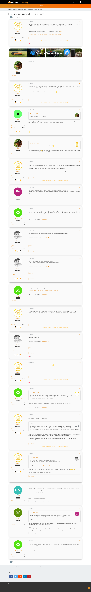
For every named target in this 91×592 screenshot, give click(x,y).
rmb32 (41, 501)
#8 (79, 208)
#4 (79, 109)
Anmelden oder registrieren (71, 2)
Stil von (45, 588)
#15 (79, 388)
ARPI (31, 92)
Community (44, 219)
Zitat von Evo (34, 512)
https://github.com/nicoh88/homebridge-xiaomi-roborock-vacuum (44, 34)
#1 (79, 21)
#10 (79, 258)
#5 (79, 139)
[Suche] (81, 2)
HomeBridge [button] (31, 251)
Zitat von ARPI (34, 114)
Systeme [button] (31, 245)
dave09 (41, 533)
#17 (79, 453)
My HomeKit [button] (31, 38)
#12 (79, 308)
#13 (79, 334)
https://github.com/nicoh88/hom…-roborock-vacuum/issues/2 (43, 290)
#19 (79, 508)
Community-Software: (45, 590)
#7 (79, 187)
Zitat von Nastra (34, 143)
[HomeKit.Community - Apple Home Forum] (36, 2)
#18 (79, 486)
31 (21, 17)
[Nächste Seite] (23, 17)
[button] (82, 17)
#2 (79, 61)
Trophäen (13, 125)
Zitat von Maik (34, 457)
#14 (79, 362)
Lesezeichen (13, 128)
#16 (79, 414)
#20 (79, 540)
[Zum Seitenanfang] (89, 588)
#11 (79, 286)
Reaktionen (13, 36)
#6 (79, 161)
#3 (79, 83)
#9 (79, 230)
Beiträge (13, 37)
